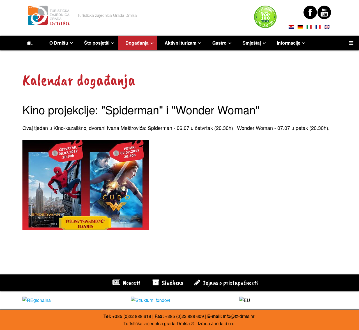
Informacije (288, 43)
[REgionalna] (71, 300)
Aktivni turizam (180, 43)
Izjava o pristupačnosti (230, 282)
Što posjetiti (96, 43)
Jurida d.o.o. (223, 323)
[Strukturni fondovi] (179, 300)
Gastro (219, 43)
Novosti (130, 282)
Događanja (137, 43)
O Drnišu (58, 43)
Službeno (171, 282)
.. (32, 43)
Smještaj (252, 43)
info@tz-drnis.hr (238, 316)
